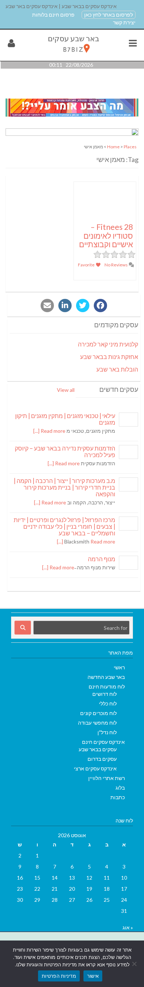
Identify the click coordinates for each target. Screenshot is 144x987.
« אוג (128, 927)
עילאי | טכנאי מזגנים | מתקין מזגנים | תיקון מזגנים (65, 419)
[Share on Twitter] (82, 305)
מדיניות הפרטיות (59, 976)
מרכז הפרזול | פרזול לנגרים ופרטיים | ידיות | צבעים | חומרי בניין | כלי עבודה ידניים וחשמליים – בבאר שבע (64, 526)
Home (113, 146)
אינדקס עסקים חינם (103, 742)
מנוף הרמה (101, 558)
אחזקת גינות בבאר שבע (109, 356)
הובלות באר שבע (117, 369)
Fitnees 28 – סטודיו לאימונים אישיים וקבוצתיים (106, 235)
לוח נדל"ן (107, 732)
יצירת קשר (124, 22)
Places (130, 146)
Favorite (86, 265)
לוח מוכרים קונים (98, 713)
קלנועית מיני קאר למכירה (108, 344)
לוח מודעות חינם (107, 686)
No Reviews (116, 265)
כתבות (117, 797)
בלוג (120, 787)
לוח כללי (108, 703)
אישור (93, 976)
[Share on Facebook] (100, 305)
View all (66, 390)
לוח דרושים (104, 694)
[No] (134, 963)
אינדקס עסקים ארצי (95, 768)
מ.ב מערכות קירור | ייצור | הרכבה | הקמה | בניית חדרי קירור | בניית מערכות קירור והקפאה (64, 487)
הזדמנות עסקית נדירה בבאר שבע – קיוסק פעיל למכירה (65, 451)
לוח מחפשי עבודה (97, 722)
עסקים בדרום (102, 759)
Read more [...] (49, 431)
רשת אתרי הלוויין (106, 778)
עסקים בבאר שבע (98, 749)
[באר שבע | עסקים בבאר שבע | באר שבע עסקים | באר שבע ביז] (72, 54)
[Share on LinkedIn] (65, 305)
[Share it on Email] (47, 305)
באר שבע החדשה (106, 677)
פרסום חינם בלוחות (53, 14)
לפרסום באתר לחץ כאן (108, 14)
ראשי (119, 667)
